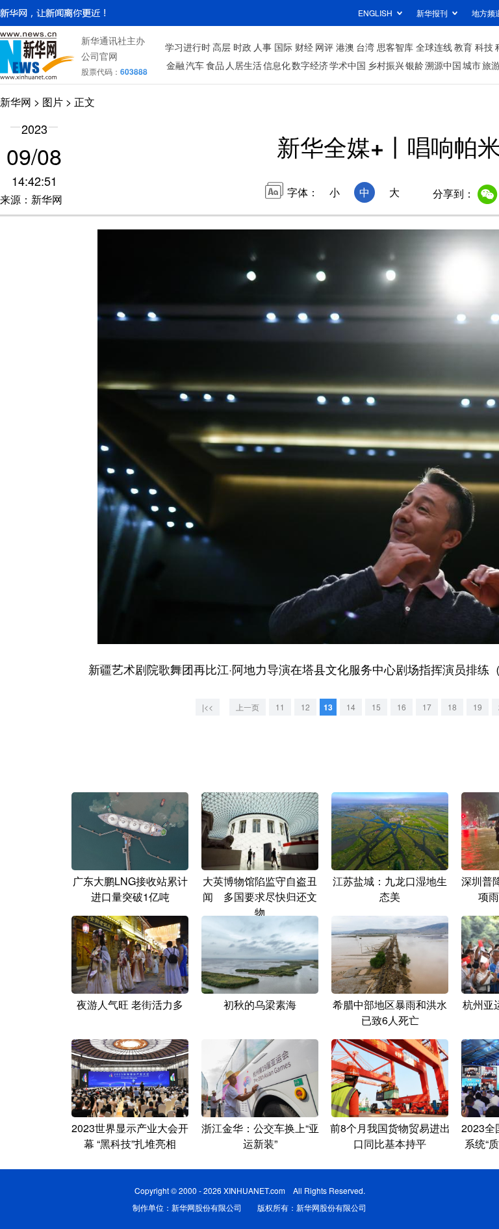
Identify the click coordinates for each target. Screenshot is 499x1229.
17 (426, 706)
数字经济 (310, 64)
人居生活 (243, 64)
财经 (304, 46)
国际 (283, 46)
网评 (324, 46)
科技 (484, 46)
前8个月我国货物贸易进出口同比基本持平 (390, 1135)
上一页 (247, 706)
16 (401, 706)
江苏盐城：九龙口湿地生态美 (390, 888)
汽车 (195, 64)
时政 (242, 46)
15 (376, 706)
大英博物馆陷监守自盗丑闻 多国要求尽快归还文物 (260, 896)
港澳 (345, 46)
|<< (207, 706)
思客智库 (395, 46)
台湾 (365, 46)
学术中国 (347, 64)
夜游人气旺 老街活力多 (130, 1004)
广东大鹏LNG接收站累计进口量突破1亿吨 (130, 888)
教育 (463, 46)
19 (477, 706)
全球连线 (434, 46)
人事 (262, 46)
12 (305, 706)
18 (452, 706)
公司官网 (99, 55)
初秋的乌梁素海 (260, 1004)
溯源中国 (443, 64)
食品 (215, 64)
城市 (472, 64)
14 (350, 706)
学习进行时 (188, 46)
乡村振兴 (386, 64)
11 (280, 706)
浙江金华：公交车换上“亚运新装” (260, 1135)
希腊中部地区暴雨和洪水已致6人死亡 (390, 1012)
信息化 (276, 64)
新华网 (15, 101)
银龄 (414, 64)
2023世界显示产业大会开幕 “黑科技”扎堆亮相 (129, 1135)
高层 (221, 46)
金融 (175, 64)
